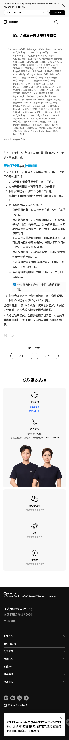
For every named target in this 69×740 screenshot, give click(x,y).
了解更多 (34, 730)
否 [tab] (48, 355)
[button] (12, 698)
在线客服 (33, 407)
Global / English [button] (13, 12)
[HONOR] (12, 593)
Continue (57, 12)
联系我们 (33, 411)
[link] (6, 698)
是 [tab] (23, 355)
